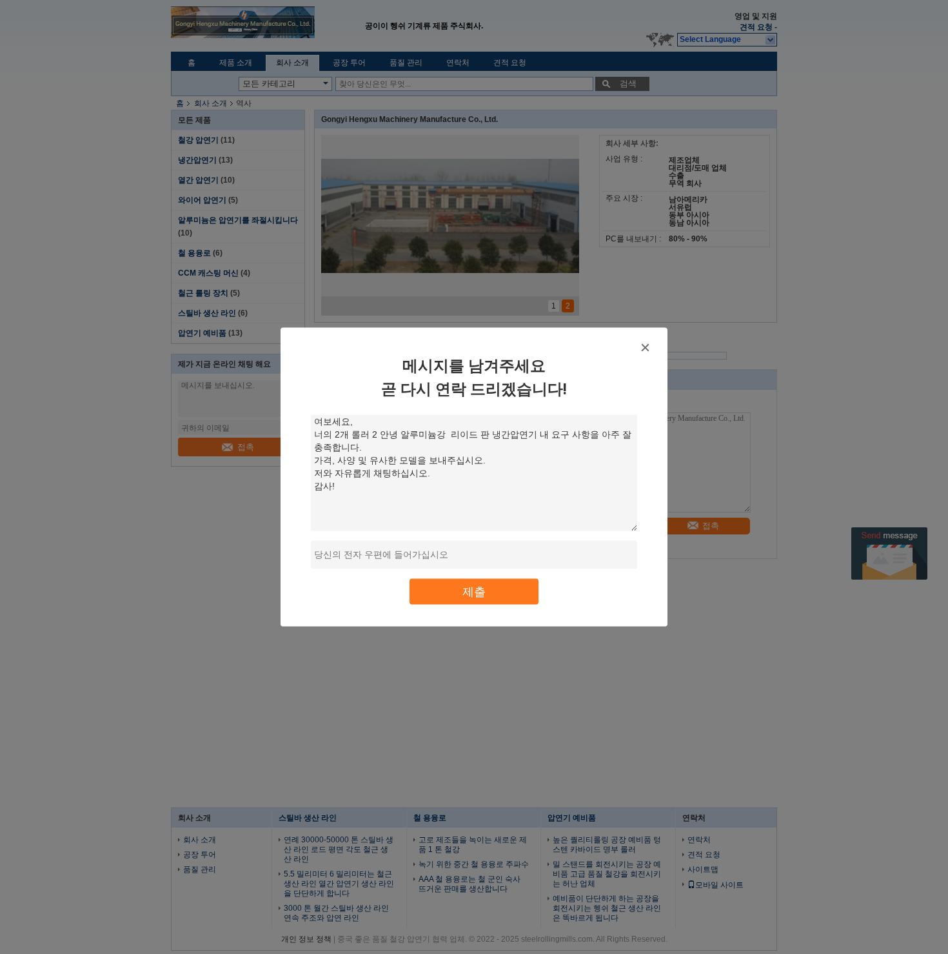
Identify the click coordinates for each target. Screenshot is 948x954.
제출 (474, 591)
